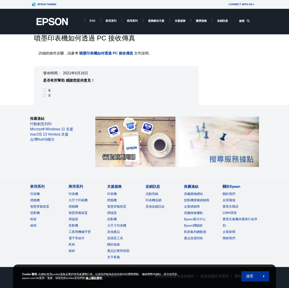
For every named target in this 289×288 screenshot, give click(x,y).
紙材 (33, 225)
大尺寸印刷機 (78, 200)
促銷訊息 (222, 20)
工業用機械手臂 (80, 232)
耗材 (33, 219)
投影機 (35, 213)
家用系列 (111, 20)
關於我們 (229, 194)
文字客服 (113, 257)
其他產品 (113, 232)
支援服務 (180, 20)
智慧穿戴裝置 (39, 206)
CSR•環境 (230, 213)
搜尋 (242, 21)
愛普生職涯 (230, 206)
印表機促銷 (153, 200)
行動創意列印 (41, 124)
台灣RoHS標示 (42, 139)
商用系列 (132, 20)
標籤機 (35, 200)
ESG (92, 20)
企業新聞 (229, 232)
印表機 (35, 194)
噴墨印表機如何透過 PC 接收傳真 (106, 53)
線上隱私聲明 (94, 278)
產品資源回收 (193, 238)
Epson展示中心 (195, 219)
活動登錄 (152, 194)
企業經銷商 (192, 206)
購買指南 (201, 20)
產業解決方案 (156, 20)
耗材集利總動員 (195, 232)
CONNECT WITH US (240, 4)
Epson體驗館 (193, 225)
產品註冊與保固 (118, 251)
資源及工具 (115, 238)
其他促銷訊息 (155, 206)
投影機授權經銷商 (196, 200)
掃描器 (73, 219)
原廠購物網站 (193, 194)
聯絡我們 (229, 238)
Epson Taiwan (46, 4)
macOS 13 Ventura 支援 (49, 134)
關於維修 (113, 244)
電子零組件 (76, 238)
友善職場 (229, 200)
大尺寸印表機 (116, 225)
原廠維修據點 (193, 213)
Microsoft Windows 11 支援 (51, 129)
